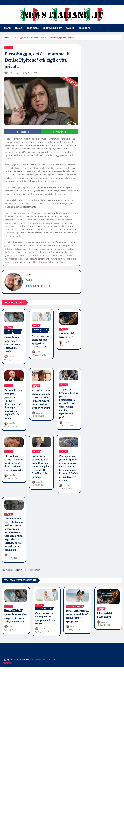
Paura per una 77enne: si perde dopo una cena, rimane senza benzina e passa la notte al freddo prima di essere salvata (68, 468)
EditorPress (48, 659)
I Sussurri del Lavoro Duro (66, 335)
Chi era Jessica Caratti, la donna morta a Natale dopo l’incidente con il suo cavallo (13, 463)
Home (7, 28)
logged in (18, 569)
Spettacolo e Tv (52, 28)
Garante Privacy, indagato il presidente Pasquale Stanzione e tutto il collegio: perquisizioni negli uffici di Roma (13, 404)
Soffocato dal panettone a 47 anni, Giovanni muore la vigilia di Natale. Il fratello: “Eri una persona (41, 466)
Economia (33, 28)
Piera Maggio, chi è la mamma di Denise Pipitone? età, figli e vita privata (43, 37)
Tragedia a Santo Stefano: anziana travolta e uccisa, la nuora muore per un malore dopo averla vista (41, 399)
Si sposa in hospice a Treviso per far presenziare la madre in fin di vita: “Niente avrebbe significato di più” (68, 403)
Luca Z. (12, 73)
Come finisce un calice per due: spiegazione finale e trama (40, 341)
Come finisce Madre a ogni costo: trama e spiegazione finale (12, 344)
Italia (18, 28)
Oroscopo (84, 28)
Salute (70, 28)
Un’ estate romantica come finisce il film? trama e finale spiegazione (77, 616)
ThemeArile (7, 662)
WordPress (36, 659)
